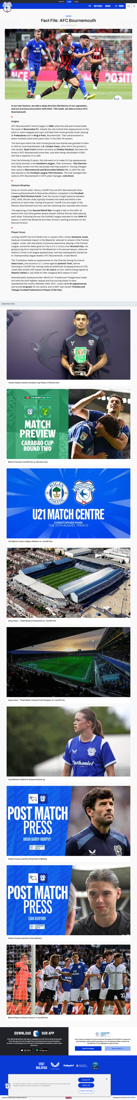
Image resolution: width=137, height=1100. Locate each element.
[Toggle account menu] (134, 6)
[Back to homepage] (7, 7)
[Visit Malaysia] (41, 1066)
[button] (8, 1086)
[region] (59, 1085)
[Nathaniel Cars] (68, 1065)
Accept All (86, 1080)
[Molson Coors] (81, 1066)
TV (89, 6)
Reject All (86, 1085)
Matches (98, 6)
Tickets (61, 2)
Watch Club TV (117, 1048)
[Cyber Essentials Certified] (95, 1065)
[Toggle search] (128, 6)
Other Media (131, 1097)
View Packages (88, 1048)
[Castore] (55, 1065)
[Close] (106, 1079)
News (107, 6)
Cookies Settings (86, 1091)
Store (76, 2)
